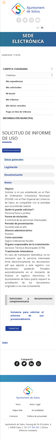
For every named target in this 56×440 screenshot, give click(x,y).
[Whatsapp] (38, 363)
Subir (5, 342)
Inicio (18, 404)
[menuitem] (38, 27)
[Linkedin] (31, 363)
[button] (4, 4)
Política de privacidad (37, 416)
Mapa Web (17, 410)
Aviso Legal (35, 404)
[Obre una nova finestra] (18, 20)
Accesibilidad (38, 410)
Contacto (13, 416)
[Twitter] (24, 363)
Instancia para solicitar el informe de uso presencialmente (27, 316)
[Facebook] (17, 363)
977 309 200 (33, 427)
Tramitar (13, 328)
